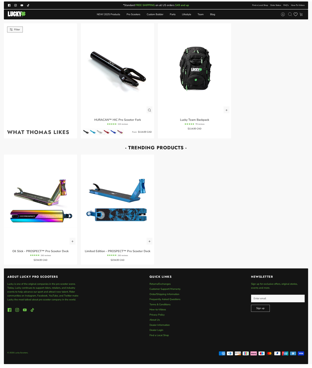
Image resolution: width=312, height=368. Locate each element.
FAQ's (286, 5)
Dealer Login (156, 330)
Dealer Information (160, 325)
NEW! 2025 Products (108, 14)
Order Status (275, 5)
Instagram (30, 295)
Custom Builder (155, 14)
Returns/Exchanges (160, 284)
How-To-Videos (298, 5)
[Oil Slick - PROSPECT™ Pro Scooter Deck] (40, 200)
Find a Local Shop (260, 5)
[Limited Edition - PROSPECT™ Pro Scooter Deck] (117, 200)
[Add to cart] (226, 109)
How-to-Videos (158, 309)
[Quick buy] (149, 109)
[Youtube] (22, 5)
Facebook (42, 295)
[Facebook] (9, 5)
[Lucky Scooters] (16, 14)
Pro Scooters (133, 14)
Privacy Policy (157, 314)
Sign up (260, 308)
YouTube (53, 295)
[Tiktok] (28, 5)
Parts (173, 14)
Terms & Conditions (160, 304)
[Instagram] (15, 5)
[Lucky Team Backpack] (194, 69)
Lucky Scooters (21, 352)
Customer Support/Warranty (165, 289)
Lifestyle (186, 14)
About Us (155, 319)
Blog (212, 14)
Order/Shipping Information (164, 294)
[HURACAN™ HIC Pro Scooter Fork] (117, 69)
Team (201, 14)
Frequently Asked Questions (165, 299)
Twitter (68, 295)
